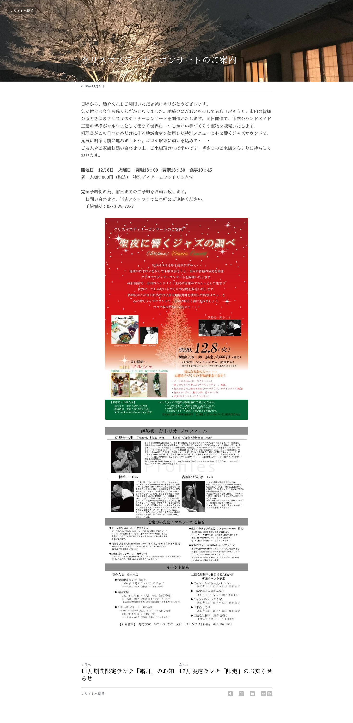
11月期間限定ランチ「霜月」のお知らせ (127, 675)
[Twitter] (241, 693)
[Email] (263, 693)
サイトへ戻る (23, 10)
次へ (182, 665)
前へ (87, 665)
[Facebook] (230, 693)
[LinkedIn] (252, 693)
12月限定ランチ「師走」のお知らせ (225, 671)
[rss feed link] (269, 693)
